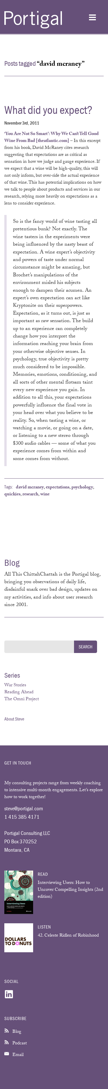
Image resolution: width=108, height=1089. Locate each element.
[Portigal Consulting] (33, 27)
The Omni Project (21, 699)
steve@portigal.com (23, 808)
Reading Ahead (18, 692)
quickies (12, 495)
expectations (57, 488)
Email (17, 1055)
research (30, 495)
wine (45, 495)
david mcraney (30, 488)
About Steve (14, 719)
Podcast (19, 1044)
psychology (82, 488)
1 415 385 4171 (21, 816)
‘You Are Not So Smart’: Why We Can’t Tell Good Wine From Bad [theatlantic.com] (51, 137)
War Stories (15, 685)
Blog (16, 1032)
